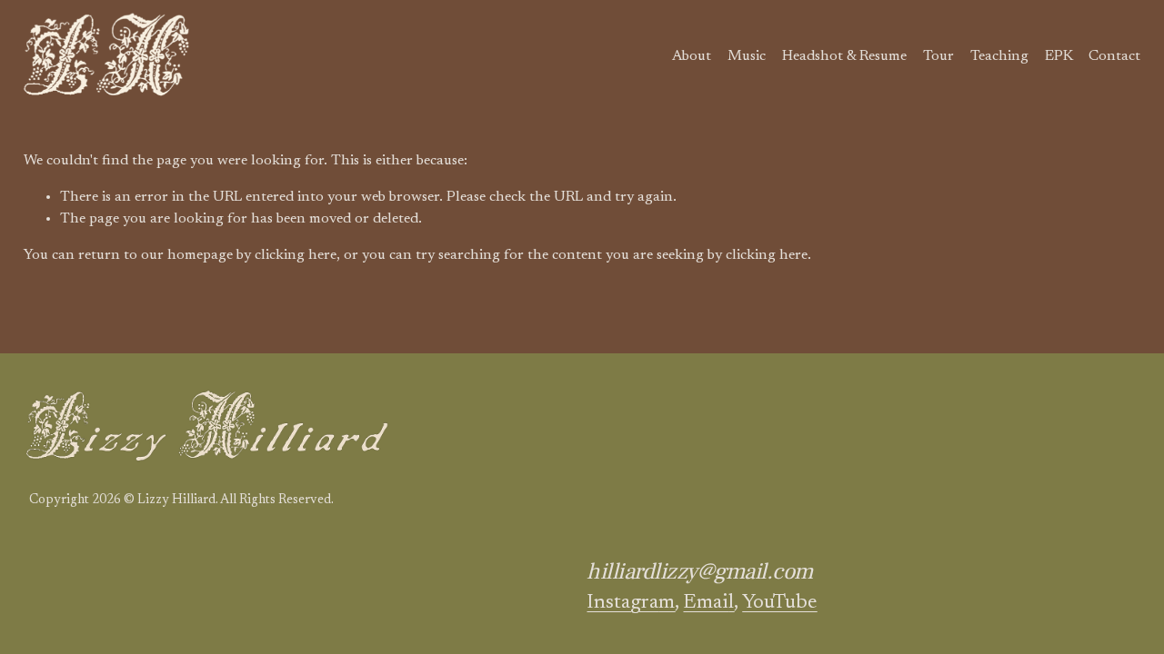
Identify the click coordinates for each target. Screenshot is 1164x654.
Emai (708, 603)
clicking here (295, 255)
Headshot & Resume (844, 56)
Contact (1114, 56)
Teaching (999, 56)
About (691, 56)
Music (747, 56)
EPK (1059, 56)
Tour (938, 56)
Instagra (631, 603)
